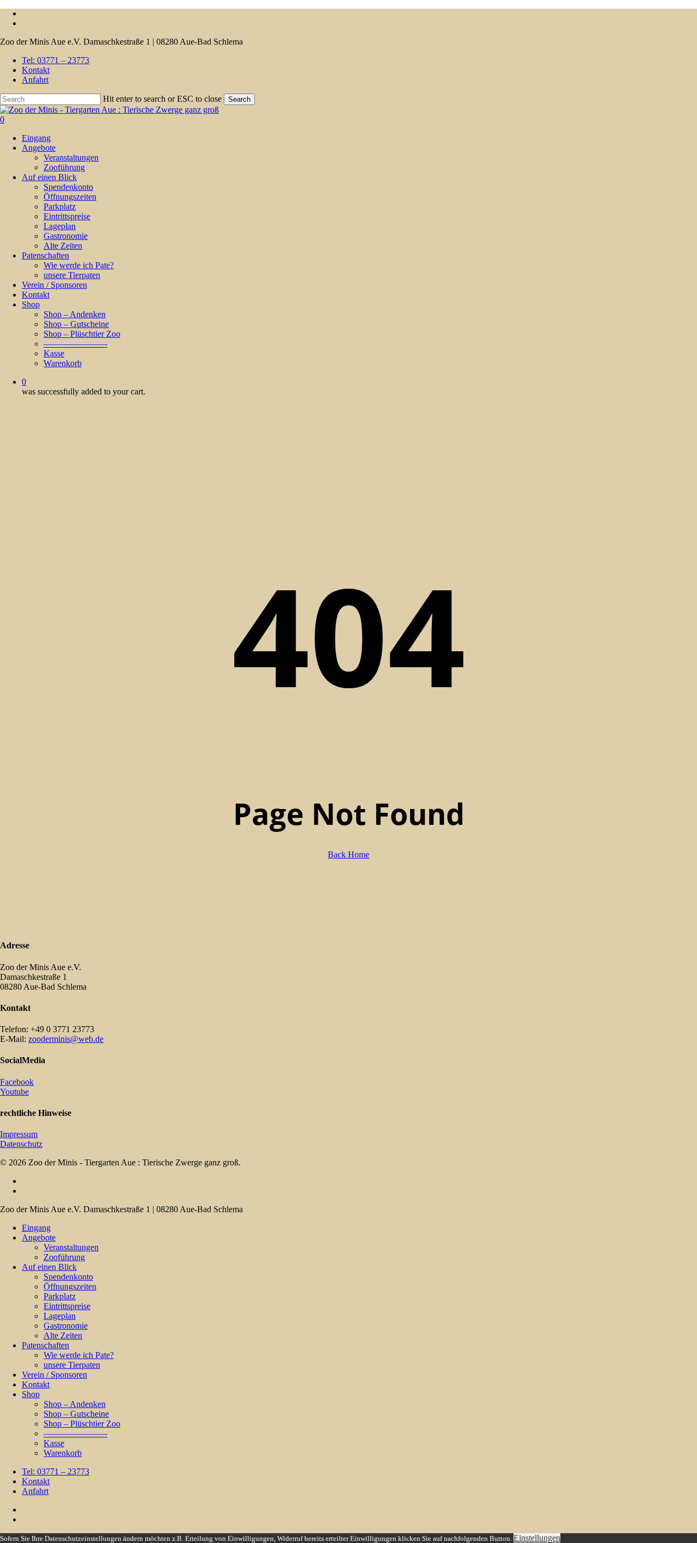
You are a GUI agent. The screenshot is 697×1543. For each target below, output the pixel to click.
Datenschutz (21, 1144)
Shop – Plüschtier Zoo (82, 1423)
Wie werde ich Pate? (79, 1355)
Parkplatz (60, 1296)
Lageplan (60, 1315)
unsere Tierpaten (72, 1364)
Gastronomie (66, 1325)
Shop (31, 1394)
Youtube (14, 1091)
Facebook (17, 1082)
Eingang (36, 1227)
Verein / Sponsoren (54, 1374)
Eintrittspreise (67, 1306)
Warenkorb (63, 1453)
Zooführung (64, 1257)
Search (239, 99)
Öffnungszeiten (70, 1286)
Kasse (54, 1443)
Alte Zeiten (63, 1335)
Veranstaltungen (71, 1247)
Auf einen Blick (49, 1267)
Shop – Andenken (75, 1404)
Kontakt (36, 1384)
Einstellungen (536, 1537)
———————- (75, 1433)
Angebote (39, 1237)
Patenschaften (45, 1345)
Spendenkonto (68, 1276)
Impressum (19, 1134)
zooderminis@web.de (65, 1039)
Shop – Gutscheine (76, 1413)
